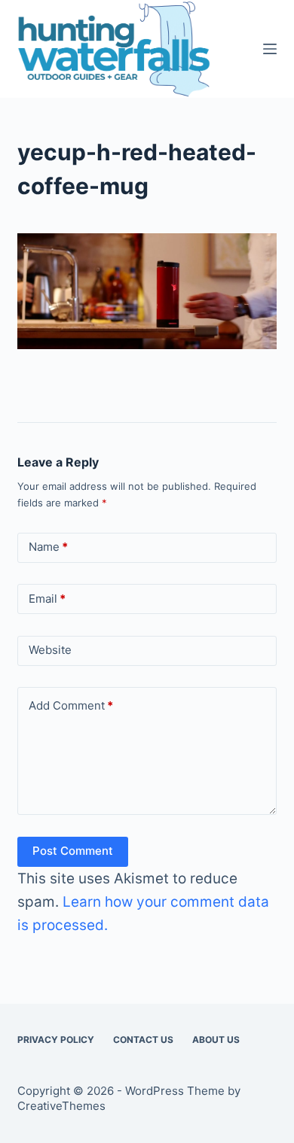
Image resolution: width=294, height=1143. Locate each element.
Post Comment (72, 851)
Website (50, 650)
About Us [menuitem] (216, 1039)
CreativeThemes (61, 1106)
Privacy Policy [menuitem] (55, 1039)
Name (48, 547)
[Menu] (270, 49)
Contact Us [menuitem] (143, 1039)
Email (47, 598)
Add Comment (71, 705)
